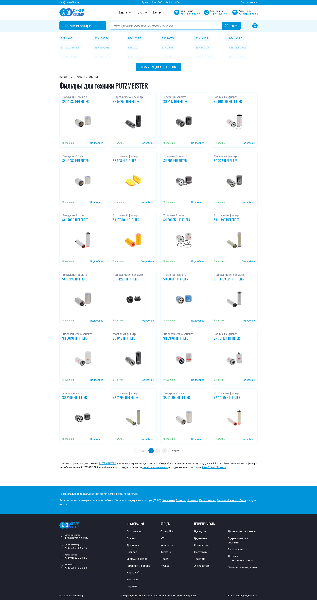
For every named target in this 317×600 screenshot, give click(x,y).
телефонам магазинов (155, 467)
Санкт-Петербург (97, 493)
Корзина (132, 586)
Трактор (199, 559)
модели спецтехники (158, 67)
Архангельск (131, 493)
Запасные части (237, 549)
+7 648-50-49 (190, 13)
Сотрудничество (137, 559)
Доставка (133, 545)
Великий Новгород (227, 500)
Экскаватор (201, 566)
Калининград (115, 493)
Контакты (158, 12)
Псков (242, 500)
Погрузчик (200, 552)
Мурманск (192, 500)
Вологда (181, 500)
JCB (162, 538)
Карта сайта (134, 572)
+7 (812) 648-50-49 (76, 547)
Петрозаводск (207, 500)
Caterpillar (166, 531)
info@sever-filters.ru (69, 2)
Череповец (168, 500)
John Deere (167, 545)
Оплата (131, 538)
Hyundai (165, 566)
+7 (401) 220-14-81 (76, 557)
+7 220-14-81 (219, 13)
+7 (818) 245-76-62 (76, 567)
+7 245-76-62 (248, 13)
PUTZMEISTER (107, 463)
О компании (134, 531)
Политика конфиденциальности (242, 595)
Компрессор (202, 545)
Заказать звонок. (249, 2)
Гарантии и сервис (138, 566)
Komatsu (165, 552)
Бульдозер (201, 531)
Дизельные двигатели (242, 531)
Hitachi (164, 559)
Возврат (132, 552)
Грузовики (200, 538)
